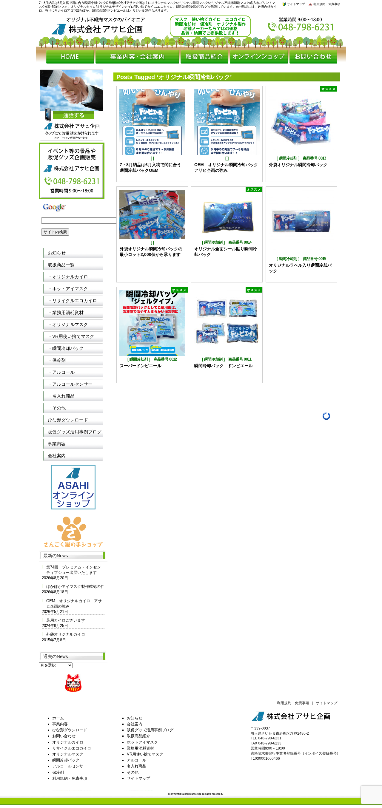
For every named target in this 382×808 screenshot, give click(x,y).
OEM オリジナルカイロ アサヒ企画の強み (74, 603)
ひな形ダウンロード (68, 419)
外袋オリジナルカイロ (65, 634)
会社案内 (57, 455)
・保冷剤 (57, 360)
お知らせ (57, 252)
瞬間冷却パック (65, 760)
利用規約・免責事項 (326, 4)
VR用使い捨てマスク (145, 754)
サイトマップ (295, 4)
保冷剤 (58, 772)
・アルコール (61, 372)
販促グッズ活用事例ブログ (74, 431)
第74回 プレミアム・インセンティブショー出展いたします (73, 570)
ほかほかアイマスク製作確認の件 (75, 586)
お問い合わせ (64, 736)
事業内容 (57, 443)
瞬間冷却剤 (288, 158)
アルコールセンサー (69, 766)
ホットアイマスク (142, 742)
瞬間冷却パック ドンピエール (223, 365)
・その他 (57, 407)
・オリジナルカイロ (68, 276)
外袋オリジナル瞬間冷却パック (300, 164)
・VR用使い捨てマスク (71, 336)
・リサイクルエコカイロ (72, 300)
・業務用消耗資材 (66, 312)
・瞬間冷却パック (66, 348)
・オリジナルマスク (68, 324)
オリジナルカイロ (67, 742)
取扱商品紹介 (138, 736)
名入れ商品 (136, 766)
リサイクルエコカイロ (71, 748)
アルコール (136, 760)
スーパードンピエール (140, 365)
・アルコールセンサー (70, 384)
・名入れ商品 (61, 395)
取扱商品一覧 (61, 264)
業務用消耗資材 (140, 748)
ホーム (58, 718)
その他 (132, 772)
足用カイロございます (65, 620)
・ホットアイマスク (68, 288)
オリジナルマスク (67, 754)
